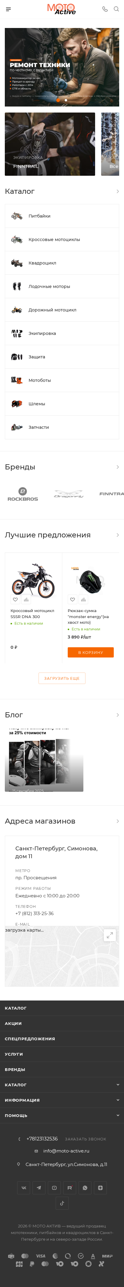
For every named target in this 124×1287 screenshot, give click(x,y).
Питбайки (40, 216)
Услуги (14, 1054)
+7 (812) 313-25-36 (34, 913)
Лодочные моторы (49, 286)
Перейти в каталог (117, 535)
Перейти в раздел (117, 821)
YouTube (54, 1187)
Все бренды (117, 467)
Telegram (39, 1187)
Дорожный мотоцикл (52, 310)
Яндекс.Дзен (100, 1187)
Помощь (16, 1115)
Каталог (16, 1008)
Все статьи (117, 715)
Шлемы (37, 404)
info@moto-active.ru (66, 1151)
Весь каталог (117, 191)
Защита (37, 357)
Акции (13, 1023)
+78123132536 (42, 1139)
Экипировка (42, 333)
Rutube (69, 1187)
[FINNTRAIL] (50, 144)
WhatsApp (85, 1187)
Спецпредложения (30, 1038)
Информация (22, 1100)
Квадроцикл (42, 263)
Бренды (15, 1069)
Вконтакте (23, 1187)
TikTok (62, 1203)
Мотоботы (40, 380)
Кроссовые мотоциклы (54, 239)
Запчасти (39, 427)
